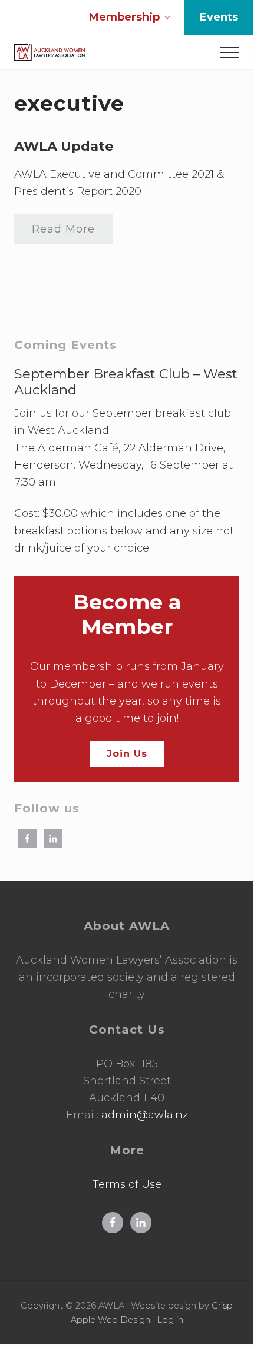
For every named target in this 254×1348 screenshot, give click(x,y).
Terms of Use (127, 1184)
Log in (170, 1319)
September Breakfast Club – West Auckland (125, 382)
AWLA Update (64, 146)
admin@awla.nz (144, 1114)
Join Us (127, 753)
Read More (63, 233)
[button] (230, 52)
